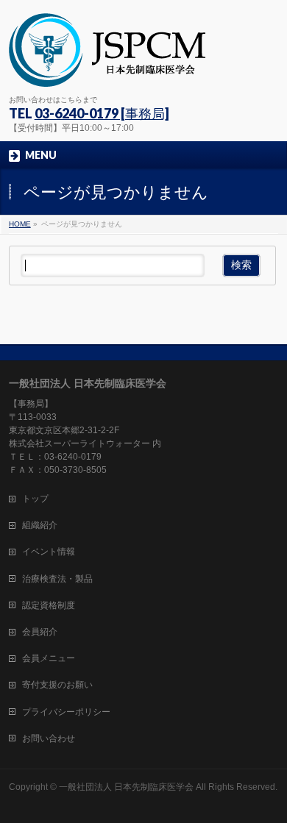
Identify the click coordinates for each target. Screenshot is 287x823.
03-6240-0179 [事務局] (102, 113)
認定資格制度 (48, 605)
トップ (35, 499)
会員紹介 (39, 632)
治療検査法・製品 (57, 579)
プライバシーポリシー (66, 712)
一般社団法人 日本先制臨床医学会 (126, 787)
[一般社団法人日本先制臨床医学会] (107, 70)
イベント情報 (48, 551)
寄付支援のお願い (57, 685)
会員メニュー (48, 658)
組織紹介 (39, 525)
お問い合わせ (48, 738)
